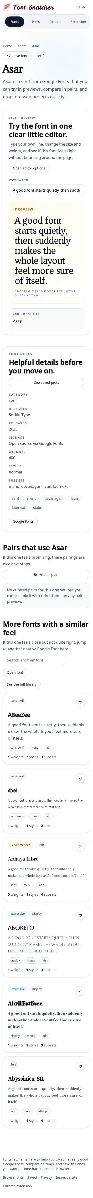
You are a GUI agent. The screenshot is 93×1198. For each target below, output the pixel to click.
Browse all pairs (46, 574)
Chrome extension (17, 1186)
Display (37, 914)
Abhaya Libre (23, 859)
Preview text (18, 180)
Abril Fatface (25, 1003)
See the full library (21, 684)
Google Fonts (23, 521)
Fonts (14, 21)
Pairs (36, 21)
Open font (15, 672)
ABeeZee (19, 715)
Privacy (46, 1177)
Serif (41, 845)
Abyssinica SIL (26, 1078)
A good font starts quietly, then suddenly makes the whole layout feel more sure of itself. (46, 732)
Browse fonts (13, 1177)
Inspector (57, 21)
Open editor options (29, 168)
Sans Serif (17, 701)
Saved (81, 7)
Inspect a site (66, 1177)
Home (7, 46)
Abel (12, 790)
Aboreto (21, 928)
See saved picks (46, 382)
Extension (78, 21)
